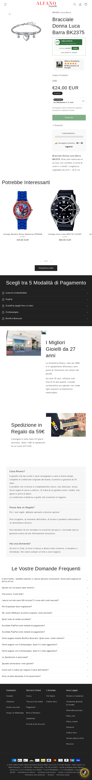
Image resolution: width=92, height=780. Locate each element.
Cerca (28, 696)
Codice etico (51, 702)
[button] (5, 4)
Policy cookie (72, 722)
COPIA (75, 48)
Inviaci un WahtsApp (15, 713)
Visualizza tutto (46, 268)
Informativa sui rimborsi (26, 772)
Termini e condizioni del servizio (70, 772)
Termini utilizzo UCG (75, 738)
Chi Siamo (50, 696)
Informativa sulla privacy (47, 772)
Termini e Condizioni (74, 696)
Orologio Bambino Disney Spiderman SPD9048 (22, 234)
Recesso (70, 744)
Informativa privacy (74, 710)
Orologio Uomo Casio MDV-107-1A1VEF (65, 234)
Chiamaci (10, 702)
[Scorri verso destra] (51, 261)
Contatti (9, 696)
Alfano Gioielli (18, 765)
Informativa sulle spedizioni (35, 775)
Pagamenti (30, 707)
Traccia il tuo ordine (34, 702)
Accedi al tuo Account (35, 724)
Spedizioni (30, 718)
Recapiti (51, 775)
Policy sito (70, 716)
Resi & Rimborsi (33, 713)
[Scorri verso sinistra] (40, 261)
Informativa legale (63, 775)
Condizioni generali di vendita (74, 703)
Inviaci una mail (13, 707)
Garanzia (70, 727)
